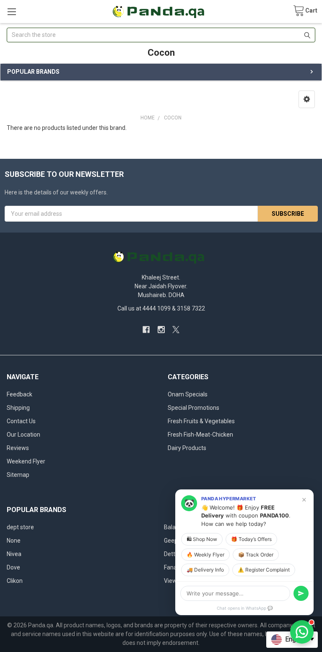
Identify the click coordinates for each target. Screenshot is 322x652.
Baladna (175, 527)
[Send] (301, 593)
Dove (13, 567)
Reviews (18, 448)
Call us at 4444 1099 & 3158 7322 (161, 308)
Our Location (23, 434)
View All (174, 580)
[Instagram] (161, 329)
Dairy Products (187, 448)
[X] (175, 329)
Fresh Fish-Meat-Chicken (200, 434)
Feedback (19, 394)
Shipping (18, 407)
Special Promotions (193, 407)
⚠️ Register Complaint (264, 570)
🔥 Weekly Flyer (205, 554)
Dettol (172, 554)
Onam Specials (188, 394)
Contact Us (21, 421)
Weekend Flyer (26, 461)
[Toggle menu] (11, 11)
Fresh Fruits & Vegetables (201, 421)
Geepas (174, 540)
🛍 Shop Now (202, 539)
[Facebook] (146, 329)
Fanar (171, 567)
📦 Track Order (255, 554)
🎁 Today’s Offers (251, 539)
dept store (20, 527)
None (14, 540)
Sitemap (18, 474)
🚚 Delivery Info (205, 570)
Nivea (14, 554)
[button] (307, 99)
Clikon (15, 580)
